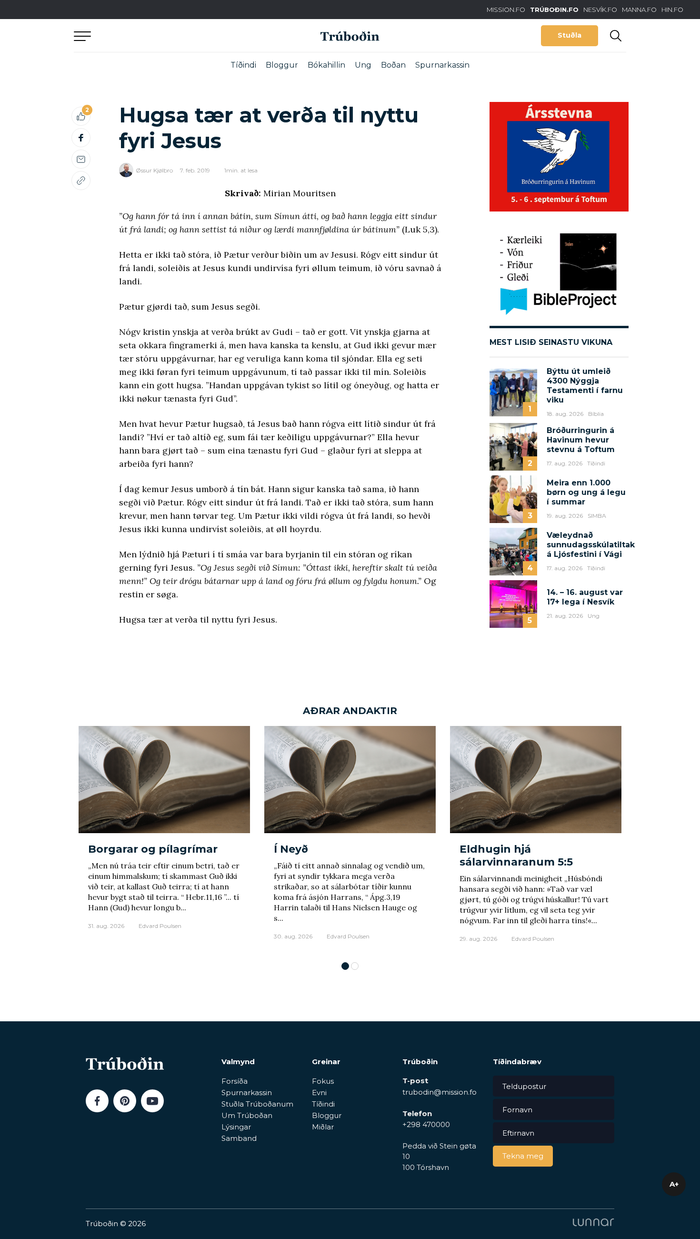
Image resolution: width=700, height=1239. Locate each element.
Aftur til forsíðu (162, 35)
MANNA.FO (639, 9)
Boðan (393, 65)
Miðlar (323, 1126)
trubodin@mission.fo (439, 1092)
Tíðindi (243, 65)
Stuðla (569, 35)
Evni (319, 1092)
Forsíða (234, 1081)
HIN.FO (672, 9)
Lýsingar (236, 1126)
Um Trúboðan (246, 1115)
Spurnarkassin (442, 65)
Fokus (323, 1081)
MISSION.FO (506, 9)
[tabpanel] (164, 839)
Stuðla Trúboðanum (257, 1103)
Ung (363, 65)
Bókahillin (326, 65)
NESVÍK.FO (600, 9)
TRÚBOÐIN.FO (554, 9)
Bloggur (282, 65)
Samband (239, 1138)
